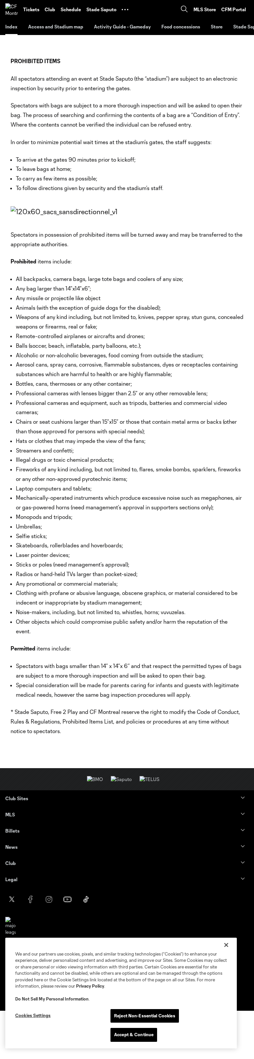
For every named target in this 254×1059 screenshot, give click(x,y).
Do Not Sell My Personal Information (52, 998)
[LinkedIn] (104, 899)
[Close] (226, 945)
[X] (12, 899)
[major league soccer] (10, 929)
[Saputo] (121, 779)
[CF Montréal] (11, 9)
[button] (125, 9)
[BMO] (95, 779)
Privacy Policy (90, 986)
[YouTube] (67, 899)
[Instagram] (49, 899)
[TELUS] (149, 779)
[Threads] (141, 899)
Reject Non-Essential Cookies (144, 1015)
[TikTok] (86, 899)
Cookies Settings (33, 1015)
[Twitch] (123, 899)
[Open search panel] (184, 10)
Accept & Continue (133, 1034)
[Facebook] (30, 899)
